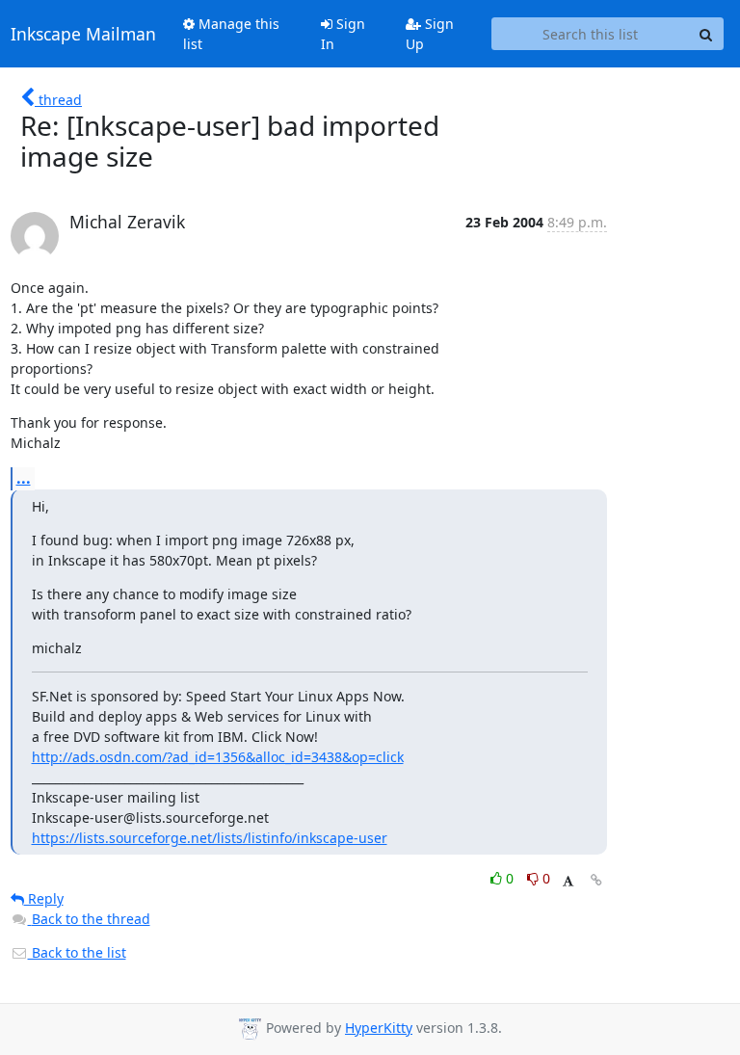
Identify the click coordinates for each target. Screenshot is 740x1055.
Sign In (343, 33)
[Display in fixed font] (568, 881)
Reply (44, 898)
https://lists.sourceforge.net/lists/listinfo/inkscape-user (209, 838)
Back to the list (77, 952)
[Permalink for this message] (596, 880)
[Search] (706, 33)
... (23, 477)
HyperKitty (378, 1027)
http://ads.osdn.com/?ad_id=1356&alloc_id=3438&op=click (218, 757)
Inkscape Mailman (83, 33)
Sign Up (430, 33)
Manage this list (231, 33)
